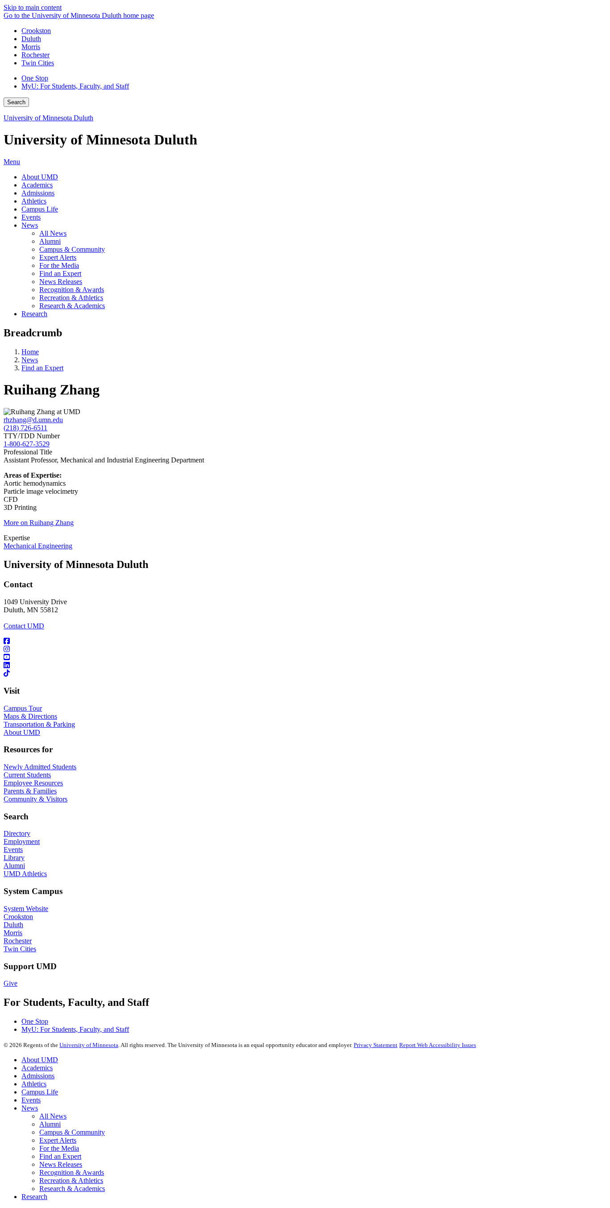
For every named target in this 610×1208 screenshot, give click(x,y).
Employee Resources (33, 783)
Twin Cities (37, 63)
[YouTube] (305, 657)
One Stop (34, 78)
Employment (22, 841)
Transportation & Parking (39, 724)
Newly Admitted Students (40, 767)
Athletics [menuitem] (33, 201)
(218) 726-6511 (25, 428)
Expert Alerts (57, 1140)
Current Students (27, 775)
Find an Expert (42, 368)
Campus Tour (23, 708)
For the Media (59, 1148)
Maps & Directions (30, 716)
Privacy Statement (375, 1045)
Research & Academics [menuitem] (72, 305)
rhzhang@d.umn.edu (33, 420)
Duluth (31, 38)
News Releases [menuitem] (60, 281)
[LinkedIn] (305, 665)
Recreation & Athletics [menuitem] (71, 297)
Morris (30, 47)
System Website (26, 908)
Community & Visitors (35, 799)
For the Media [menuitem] (59, 265)
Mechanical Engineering (38, 546)
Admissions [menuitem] (37, 193)
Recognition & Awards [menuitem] (71, 289)
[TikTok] (305, 674)
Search (16, 102)
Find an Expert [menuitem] (60, 273)
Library (14, 857)
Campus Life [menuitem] (39, 209)
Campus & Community (72, 1132)
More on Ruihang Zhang (39, 522)
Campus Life (39, 1092)
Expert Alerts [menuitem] (57, 257)
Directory (17, 833)
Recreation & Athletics (71, 1180)
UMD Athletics (25, 873)
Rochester (35, 55)
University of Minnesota (88, 1045)
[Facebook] (305, 641)
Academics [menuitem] (37, 185)
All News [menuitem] (53, 233)
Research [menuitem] (34, 314)
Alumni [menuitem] (50, 241)
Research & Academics (72, 1188)
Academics (37, 1068)
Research (34, 1196)
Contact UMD (24, 626)
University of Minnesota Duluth (48, 118)
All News (53, 1116)
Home (30, 352)
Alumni (14, 865)
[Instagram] (305, 649)
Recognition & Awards (71, 1172)
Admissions (37, 1076)
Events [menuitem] (31, 217)
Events (13, 849)
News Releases (60, 1164)
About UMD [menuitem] (39, 177)
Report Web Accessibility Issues (437, 1045)
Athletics (33, 1084)
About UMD (22, 732)
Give (10, 983)
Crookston (36, 30)
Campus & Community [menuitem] (72, 249)
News (29, 360)
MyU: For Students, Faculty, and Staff (75, 86)
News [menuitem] (29, 225)
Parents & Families (30, 791)
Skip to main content (33, 7)
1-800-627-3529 (27, 444)
